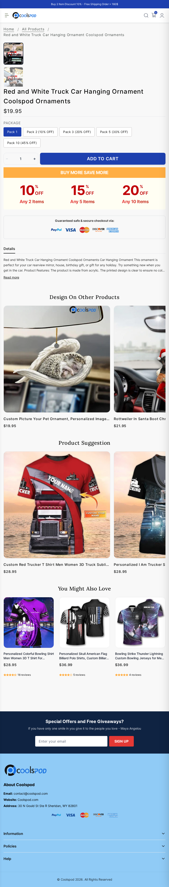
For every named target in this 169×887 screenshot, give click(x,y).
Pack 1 (12, 132)
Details (9, 248)
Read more (11, 277)
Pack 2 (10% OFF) (40, 132)
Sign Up (121, 741)
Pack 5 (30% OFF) (114, 132)
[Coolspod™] (26, 770)
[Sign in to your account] (161, 15)
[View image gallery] (157, 34)
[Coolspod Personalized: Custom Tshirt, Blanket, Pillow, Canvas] (24, 15)
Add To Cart (103, 158)
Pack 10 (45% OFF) (22, 143)
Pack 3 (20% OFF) (77, 132)
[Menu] (7, 15)
